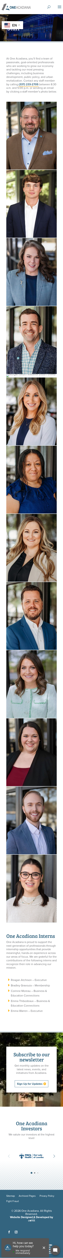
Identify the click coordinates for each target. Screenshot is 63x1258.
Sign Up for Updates (30, 1084)
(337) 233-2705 (28, 84)
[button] (54, 1156)
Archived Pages (27, 1196)
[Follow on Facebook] (9, 1232)
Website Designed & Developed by (31, 1217)
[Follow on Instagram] (16, 1232)
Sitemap (10, 1196)
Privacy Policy (47, 1196)
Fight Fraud (12, 1201)
